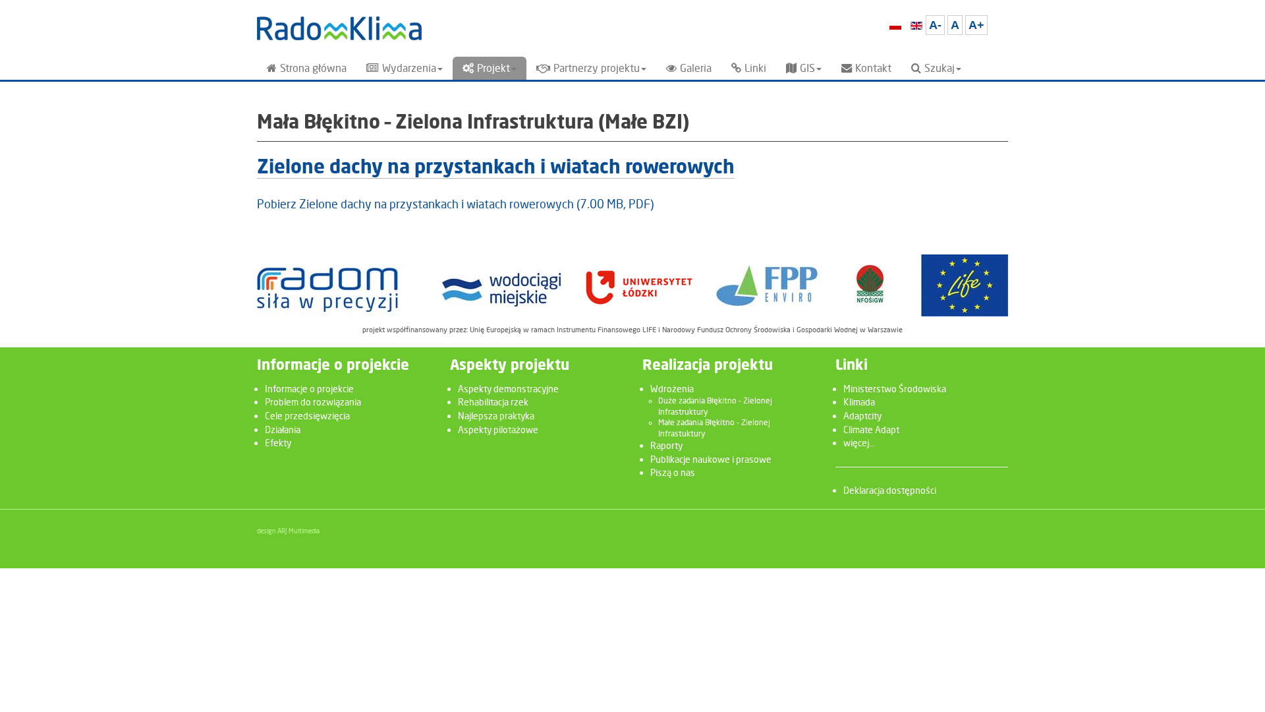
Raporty (666, 445)
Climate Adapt (871, 429)
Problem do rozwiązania (313, 401)
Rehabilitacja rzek (493, 401)
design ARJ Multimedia (288, 531)
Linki (755, 68)
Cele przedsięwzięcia (307, 415)
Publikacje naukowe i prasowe (711, 459)
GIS (807, 68)
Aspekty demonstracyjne (508, 388)
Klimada (859, 401)
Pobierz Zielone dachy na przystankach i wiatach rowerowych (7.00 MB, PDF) (455, 204)
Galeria (696, 68)
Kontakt (873, 68)
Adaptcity (862, 415)
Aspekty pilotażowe (498, 429)
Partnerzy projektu (596, 68)
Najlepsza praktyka (496, 415)
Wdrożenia (672, 388)
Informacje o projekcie (309, 388)
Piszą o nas (672, 472)
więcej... (859, 442)
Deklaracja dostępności (889, 490)
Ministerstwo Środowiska (894, 388)
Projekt (493, 68)
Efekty (278, 442)
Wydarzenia (409, 68)
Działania (282, 429)
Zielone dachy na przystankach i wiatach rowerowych (496, 168)
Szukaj (939, 68)
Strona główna (313, 68)
